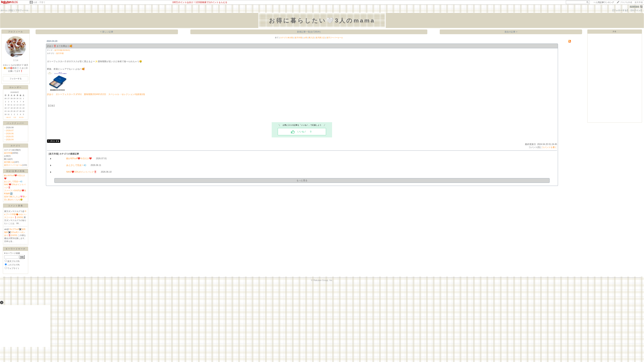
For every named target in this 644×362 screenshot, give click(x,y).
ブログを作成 (626, 2)
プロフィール (21, 10)
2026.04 (10, 139)
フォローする (16, 78)
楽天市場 (639, 2)
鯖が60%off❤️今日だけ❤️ (79, 158)
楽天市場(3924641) (62, 50)
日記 (11, 10)
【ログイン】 (636, 10)
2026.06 (10, 133)
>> (604, 2)
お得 (305, 38)
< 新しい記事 (106, 32)
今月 (14, 117)
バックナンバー (15, 123)
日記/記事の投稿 (15, 171)
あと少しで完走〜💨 (13, 181)
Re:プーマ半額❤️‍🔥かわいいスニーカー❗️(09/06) (15, 214)
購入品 (311, 38)
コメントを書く (549, 147)
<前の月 (8, 117)
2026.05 (10, 136)
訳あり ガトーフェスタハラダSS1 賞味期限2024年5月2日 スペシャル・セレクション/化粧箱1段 (96, 94)
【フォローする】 (620, 10)
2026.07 (10, 130)
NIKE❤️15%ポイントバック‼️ (81, 172)
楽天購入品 (9, 162)
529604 (634, 7)
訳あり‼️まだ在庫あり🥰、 (60, 46)
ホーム (4, 10)
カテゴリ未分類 (286, 38)
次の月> (21, 117)
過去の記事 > (510, 32)
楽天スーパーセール (13, 165)
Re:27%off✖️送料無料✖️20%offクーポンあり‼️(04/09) (14, 232)
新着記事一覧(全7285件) (308, 32)
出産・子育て (39, 2)
